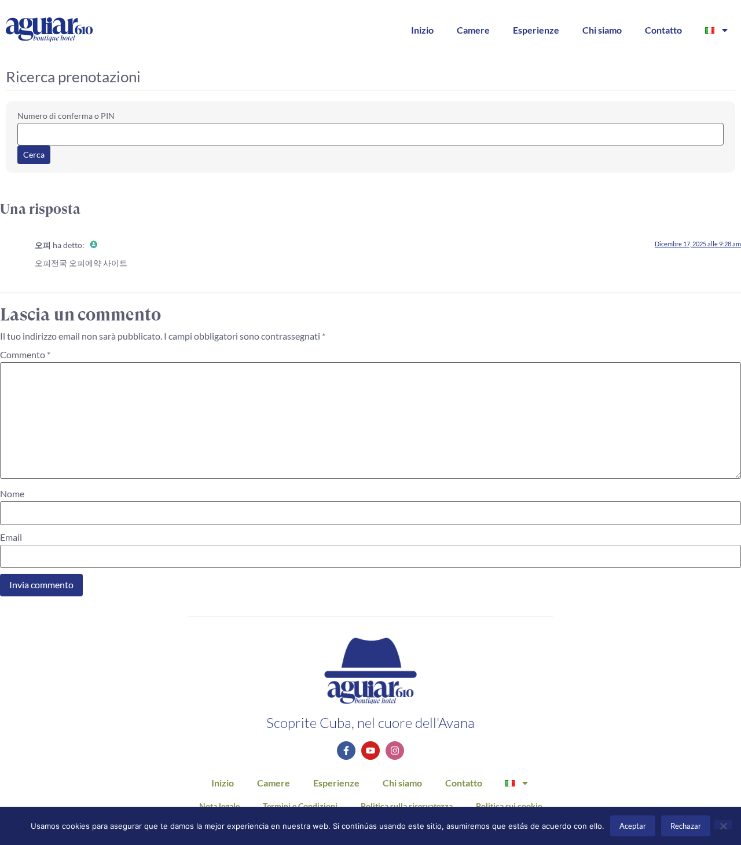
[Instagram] (395, 750)
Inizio (422, 29)
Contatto (663, 29)
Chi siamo (602, 29)
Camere (473, 29)
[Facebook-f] (346, 750)
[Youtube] (370, 750)
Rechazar (685, 826)
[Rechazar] (723, 824)
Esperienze (536, 29)
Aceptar (632, 826)
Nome (12, 493)
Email (11, 537)
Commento (25, 354)
